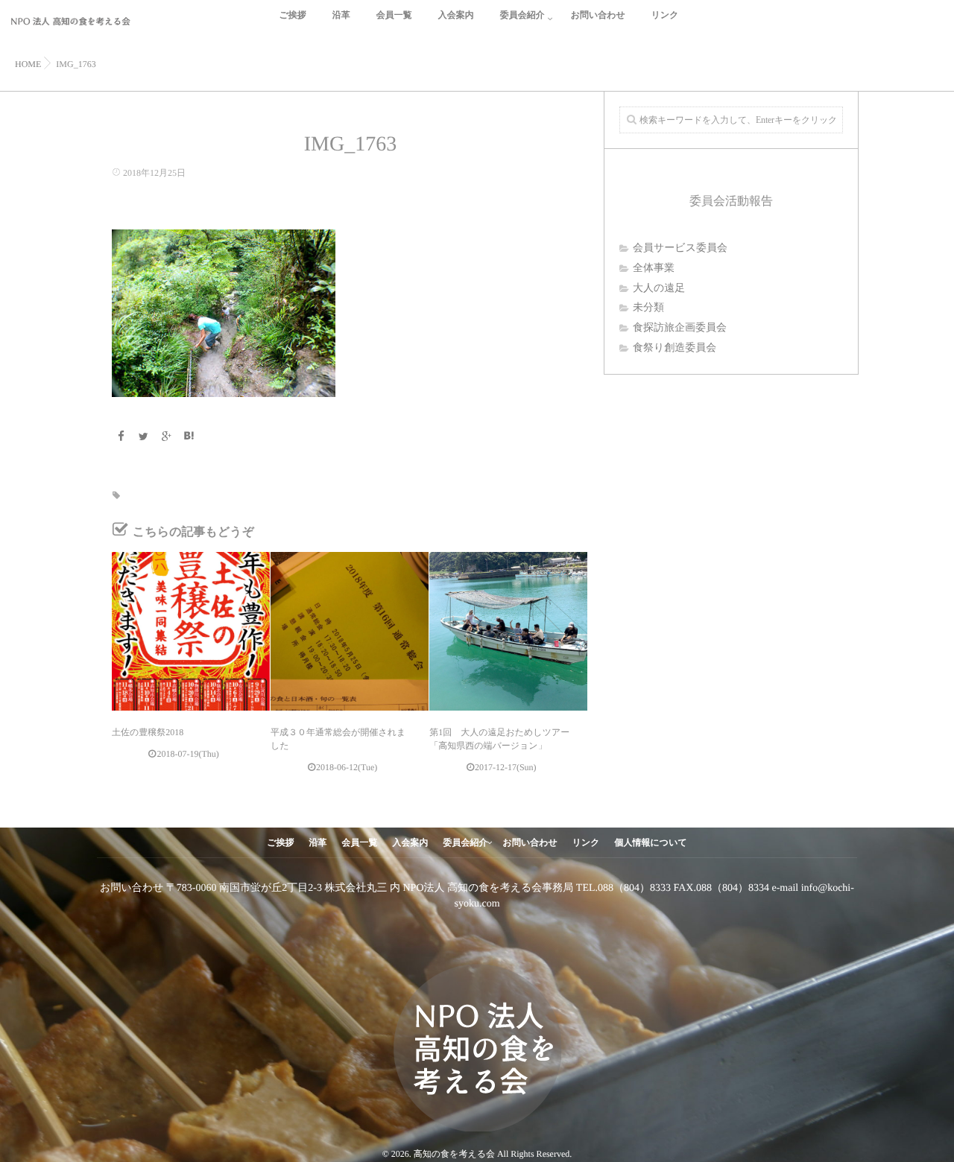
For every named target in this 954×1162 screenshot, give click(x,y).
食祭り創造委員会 (674, 348)
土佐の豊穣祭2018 (147, 732)
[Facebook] (121, 437)
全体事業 (654, 268)
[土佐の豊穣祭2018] (191, 631)
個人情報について (651, 842)
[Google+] (166, 437)
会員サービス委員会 (680, 248)
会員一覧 (394, 15)
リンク (665, 15)
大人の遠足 (659, 288)
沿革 (341, 15)
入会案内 (456, 15)
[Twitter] (144, 437)
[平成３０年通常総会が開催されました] (350, 631)
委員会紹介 (522, 15)
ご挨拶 (292, 15)
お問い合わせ (598, 15)
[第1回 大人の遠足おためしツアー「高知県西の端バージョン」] (508, 631)
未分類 (648, 308)
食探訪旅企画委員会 (680, 328)
